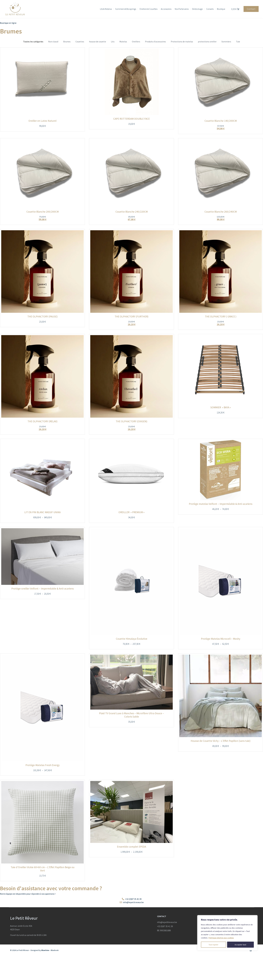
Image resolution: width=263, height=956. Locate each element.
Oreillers (136, 41)
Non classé (53, 41)
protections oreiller (207, 41)
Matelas (123, 41)
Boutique (221, 9)
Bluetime (45, 950)
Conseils (210, 9)
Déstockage (197, 9)
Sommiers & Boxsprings (125, 9)
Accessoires (166, 9)
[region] (227, 933)
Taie (238, 41)
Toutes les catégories (33, 41)
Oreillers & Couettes (148, 9)
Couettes (79, 41)
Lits (113, 41)
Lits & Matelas (106, 9)
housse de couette (97, 41)
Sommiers (226, 41)
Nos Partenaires (182, 9)
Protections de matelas (182, 41)
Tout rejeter (213, 944)
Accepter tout (240, 944)
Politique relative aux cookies (221, 938)
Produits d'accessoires (155, 41)
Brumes (67, 41)
